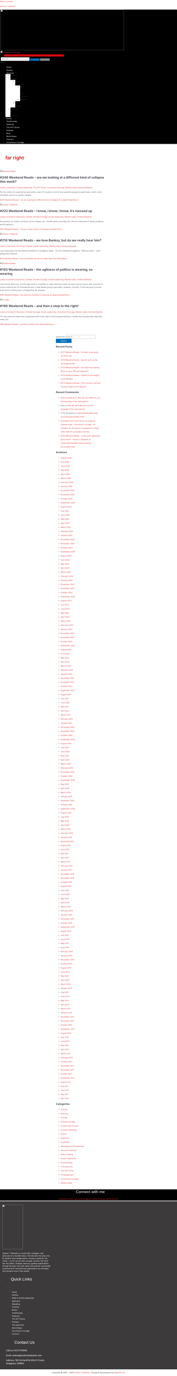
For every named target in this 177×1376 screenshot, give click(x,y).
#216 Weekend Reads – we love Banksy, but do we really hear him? (51, 240)
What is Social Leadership (23, 91)
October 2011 (66, 1074)
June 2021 (65, 702)
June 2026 (65, 466)
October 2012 (66, 1025)
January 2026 (66, 486)
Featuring (65, 1138)
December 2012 (67, 1017)
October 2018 (66, 805)
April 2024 (65, 568)
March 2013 (66, 1008)
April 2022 (65, 662)
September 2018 (68, 809)
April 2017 (65, 858)
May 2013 (65, 1000)
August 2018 (66, 813)
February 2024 (67, 576)
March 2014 (66, 984)
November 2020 (67, 731)
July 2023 (65, 605)
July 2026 (65, 462)
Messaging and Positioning (72, 1146)
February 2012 (67, 1057)
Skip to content (6, 1)
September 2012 (68, 1029)
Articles (64, 1109)
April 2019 (65, 788)
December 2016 (67, 874)
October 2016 (66, 882)
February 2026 (67, 482)
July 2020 (65, 747)
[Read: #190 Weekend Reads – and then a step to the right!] (4, 300)
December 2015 (67, 919)
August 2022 (66, 649)
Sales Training (67, 1154)
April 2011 (65, 1098)
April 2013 (65, 1004)
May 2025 (65, 519)
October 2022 (66, 641)
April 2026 (65, 474)
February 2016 (67, 911)
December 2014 (67, 959)
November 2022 (67, 637)
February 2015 (67, 951)
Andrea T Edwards (8, 6)
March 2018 (66, 829)
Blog (8, 133)
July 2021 (65, 698)
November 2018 (67, 800)
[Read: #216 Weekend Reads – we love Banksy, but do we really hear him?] (9, 234)
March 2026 (66, 478)
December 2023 (68, 584)
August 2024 (66, 556)
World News (11, 136)
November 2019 (67, 772)
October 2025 (66, 499)
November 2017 (67, 841)
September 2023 (68, 596)
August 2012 (66, 1033)
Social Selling (66, 1162)
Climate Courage (40, 217)
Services (10, 73)
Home (8, 67)
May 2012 (65, 1045)
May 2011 (65, 1094)
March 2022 (66, 666)
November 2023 (68, 588)
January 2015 (66, 955)
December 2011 (67, 1066)
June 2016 (65, 894)
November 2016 (67, 878)
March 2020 (66, 764)
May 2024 (65, 564)
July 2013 (65, 992)
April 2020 (65, 760)
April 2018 (65, 825)
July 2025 (65, 511)
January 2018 (66, 837)
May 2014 (65, 976)
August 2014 (66, 968)
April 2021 (65, 711)
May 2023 (65, 613)
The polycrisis (18, 104)
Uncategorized (67, 1175)
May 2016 (65, 898)
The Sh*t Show (12, 127)
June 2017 (65, 849)
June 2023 (65, 609)
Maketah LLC (119, 1372)
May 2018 (65, 821)
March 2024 (66, 572)
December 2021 (67, 678)
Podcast (9, 130)
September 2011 (68, 1078)
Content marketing (69, 1130)
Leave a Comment (7, 187)
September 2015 (68, 927)
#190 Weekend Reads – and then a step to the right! (39, 306)
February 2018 (67, 833)
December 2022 (67, 633)
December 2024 (68, 539)
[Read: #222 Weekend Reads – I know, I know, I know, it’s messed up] (9, 205)
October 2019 (66, 776)
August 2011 (66, 1082)
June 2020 (65, 751)
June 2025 (65, 515)
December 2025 (67, 490)
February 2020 (67, 768)
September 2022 (68, 645)
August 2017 (66, 845)
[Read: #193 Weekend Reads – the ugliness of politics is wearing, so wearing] (8, 263)
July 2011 (65, 1086)
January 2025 (66, 535)
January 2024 (66, 580)
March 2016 (66, 907)
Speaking (14, 76)
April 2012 (65, 1049)
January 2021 (66, 723)
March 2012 (66, 1053)
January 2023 (66, 629)
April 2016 (65, 902)
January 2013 (66, 1013)
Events (63, 1134)
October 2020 (66, 735)
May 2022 (65, 658)
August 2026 (66, 458)
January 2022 (66, 674)
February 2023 (67, 625)
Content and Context (69, 1126)
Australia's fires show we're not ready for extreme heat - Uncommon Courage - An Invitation (78, 424)
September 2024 (68, 551)
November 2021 (67, 682)
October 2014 (66, 964)
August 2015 (66, 931)
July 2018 (65, 817)
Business (21, 217)
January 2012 (66, 1061)
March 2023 (66, 621)
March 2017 (66, 862)
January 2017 (66, 870)
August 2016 (66, 886)
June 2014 (65, 972)
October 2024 (66, 548)
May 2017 (65, 853)
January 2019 (66, 796)
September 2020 (68, 739)
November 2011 (67, 1070)
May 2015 (65, 943)
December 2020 (67, 727)
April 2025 (65, 523)
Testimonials (11, 121)
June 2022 (65, 654)
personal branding (68, 1150)
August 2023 (66, 600)
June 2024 (65, 560)
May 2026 (65, 470)
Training (14, 79)
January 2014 (66, 988)
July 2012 (65, 1037)
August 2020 (66, 743)
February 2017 (67, 866)
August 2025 (66, 507)
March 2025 (66, 527)
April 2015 (65, 947)
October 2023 (66, 592)
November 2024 (68, 543)
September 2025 (68, 503)
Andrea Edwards (68, 398)
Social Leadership (19, 83)
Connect (10, 139)
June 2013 (65, 996)
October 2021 (66, 686)
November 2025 (67, 494)
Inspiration (65, 1142)
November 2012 (67, 1021)
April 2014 (65, 980)
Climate (29, 217)
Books (9, 118)
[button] (88, 62)
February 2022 (67, 670)
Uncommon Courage (15, 142)
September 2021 (68, 690)
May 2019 (65, 784)
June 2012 (65, 1041)
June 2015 (65, 939)
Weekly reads (71, 187)
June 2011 (65, 1090)
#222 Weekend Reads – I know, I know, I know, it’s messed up (46, 211)
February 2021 (67, 719)
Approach (24, 99)
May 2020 (65, 756)
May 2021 (65, 707)
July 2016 (65, 890)
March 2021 (66, 715)
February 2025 (67, 531)
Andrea (9, 70)
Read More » (39, 200)
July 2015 (65, 935)
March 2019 (66, 792)
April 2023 (65, 617)
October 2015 (66, 923)
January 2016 (66, 915)
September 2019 (68, 780)
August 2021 (66, 694)
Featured (10, 124)
